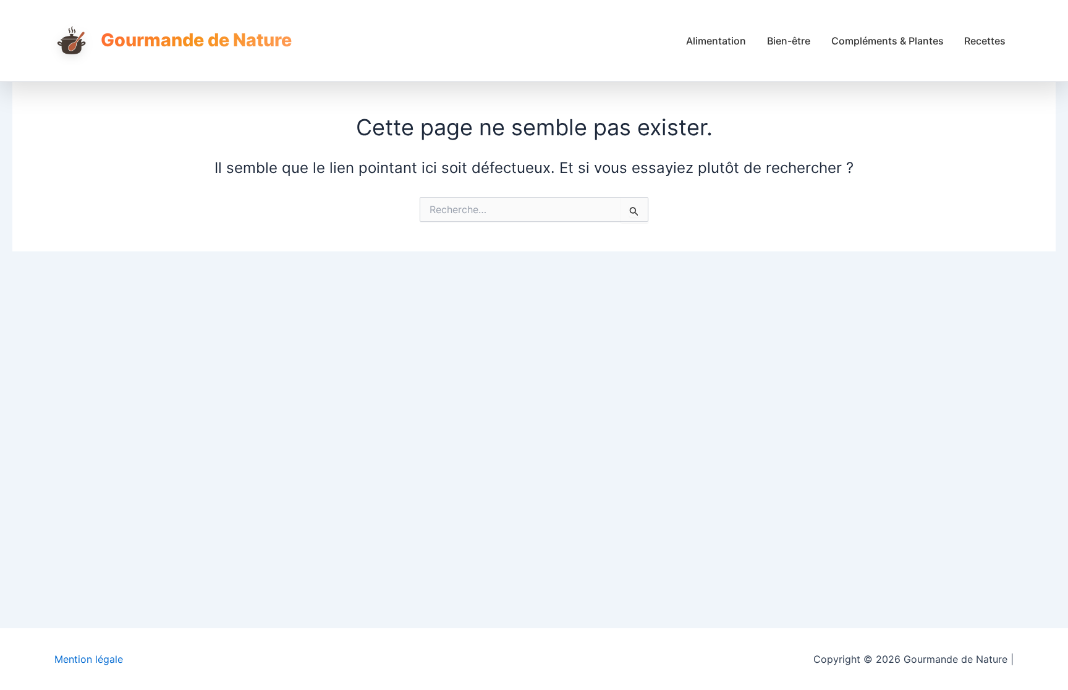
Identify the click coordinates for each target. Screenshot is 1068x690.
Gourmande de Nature (196, 40)
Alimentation (716, 41)
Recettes (985, 41)
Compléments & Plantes (887, 41)
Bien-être (788, 41)
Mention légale (88, 659)
